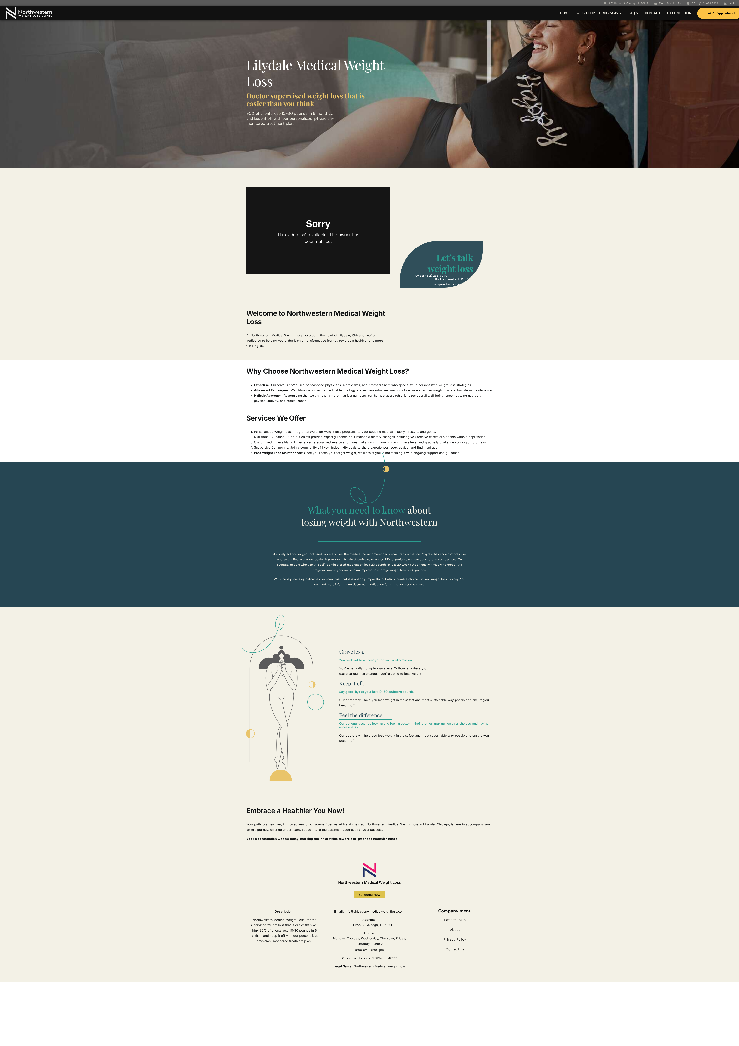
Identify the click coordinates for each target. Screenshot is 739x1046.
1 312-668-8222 (384, 958)
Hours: (369, 933)
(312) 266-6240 (436, 276)
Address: (369, 920)
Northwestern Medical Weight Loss (369, 882)
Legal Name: (343, 966)
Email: (339, 911)
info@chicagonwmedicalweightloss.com (375, 911)
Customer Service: (356, 958)
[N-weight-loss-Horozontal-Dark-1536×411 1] (29, 9)
